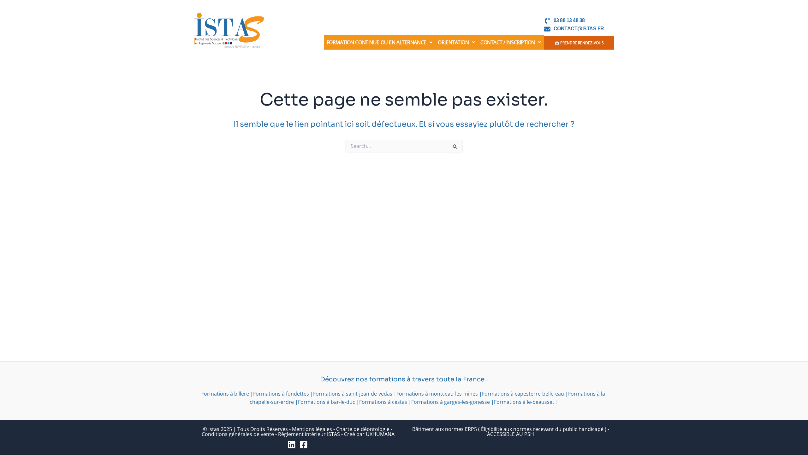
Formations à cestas (383, 401)
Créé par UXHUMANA (369, 434)
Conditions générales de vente (238, 434)
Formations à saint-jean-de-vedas (352, 393)
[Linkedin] (292, 444)
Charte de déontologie (362, 429)
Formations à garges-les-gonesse (450, 401)
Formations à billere (225, 393)
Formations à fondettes (281, 393)
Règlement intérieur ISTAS (309, 434)
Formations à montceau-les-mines (437, 393)
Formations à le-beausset (524, 401)
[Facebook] (304, 444)
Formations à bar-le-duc (326, 401)
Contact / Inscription (507, 42)
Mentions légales (312, 429)
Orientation (453, 42)
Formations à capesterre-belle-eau (523, 393)
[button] (379, 42)
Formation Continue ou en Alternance (376, 42)
